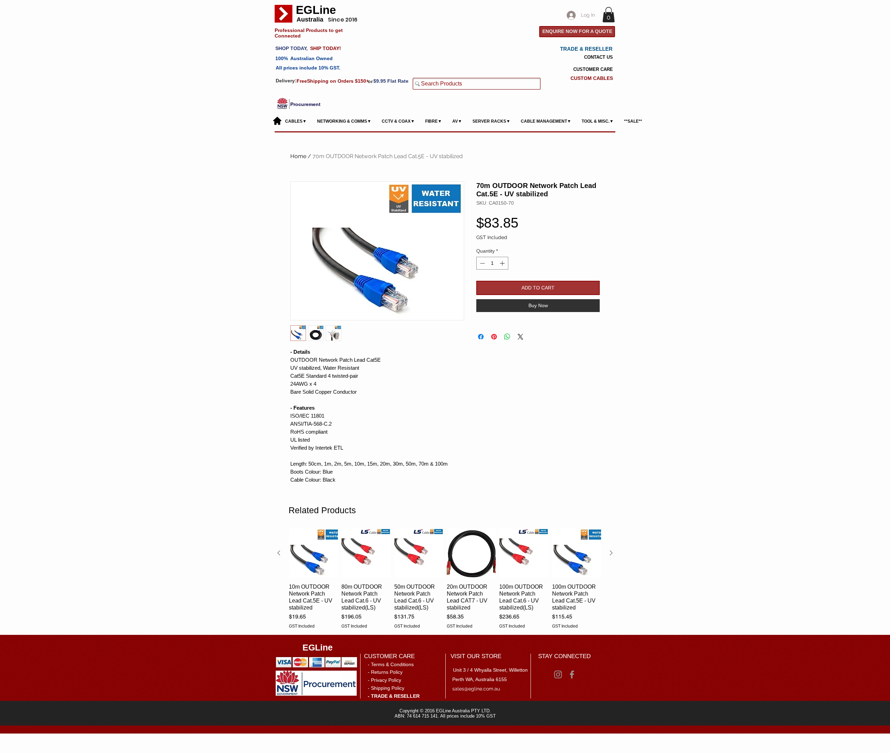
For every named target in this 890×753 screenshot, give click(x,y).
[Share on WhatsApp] (507, 337)
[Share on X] (520, 337)
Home (298, 156)
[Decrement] (481, 263)
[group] (445, 578)
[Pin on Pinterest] (494, 337)
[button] (608, 14)
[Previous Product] (279, 553)
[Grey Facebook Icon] (572, 674)
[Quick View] (313, 553)
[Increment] (503, 263)
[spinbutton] (492, 263)
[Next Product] (611, 553)
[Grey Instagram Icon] (558, 674)
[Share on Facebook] (481, 337)
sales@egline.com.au (476, 688)
